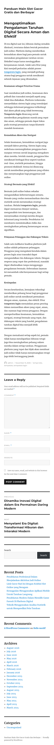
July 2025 (11, 693)
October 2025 (13, 683)
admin (10, 363)
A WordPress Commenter (17, 628)
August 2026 (13, 648)
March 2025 (13, 707)
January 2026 (13, 672)
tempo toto (37, 363)
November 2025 (15, 679)
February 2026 (14, 669)
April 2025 (12, 704)
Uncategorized (14, 727)
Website (8, 458)
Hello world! (39, 628)
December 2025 (14, 676)
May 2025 (11, 700)
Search (7, 550)
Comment (10, 395)
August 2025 (13, 690)
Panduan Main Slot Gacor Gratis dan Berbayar (23, 10)
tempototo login (12, 72)
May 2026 (12, 658)
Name (7, 433)
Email (8, 445)
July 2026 (11, 651)
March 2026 (13, 665)
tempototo (8, 365)
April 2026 (12, 662)
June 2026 (12, 655)
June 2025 (12, 697)
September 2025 (15, 686)
